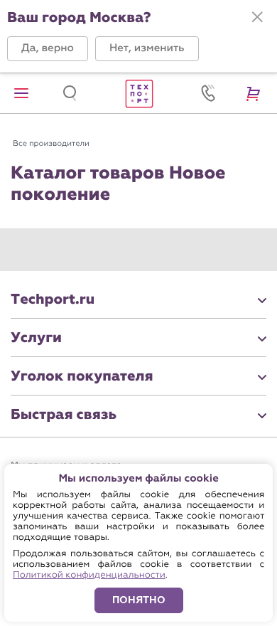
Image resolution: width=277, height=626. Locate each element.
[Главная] (138, 93)
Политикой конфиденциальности (89, 575)
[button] (47, 48)
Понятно (138, 600)
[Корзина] (255, 93)
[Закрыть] (257, 17)
